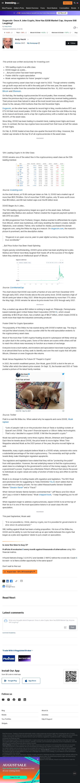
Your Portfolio (6, 719)
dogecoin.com (57, 228)
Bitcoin (5, 91)
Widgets (4, 723)
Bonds (73, 8)
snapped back (45, 495)
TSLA (51, 482)
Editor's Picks (19, 8)
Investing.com (16, 190)
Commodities (64, 8)
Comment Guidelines (8, 633)
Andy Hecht (20, 39)
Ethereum (17, 91)
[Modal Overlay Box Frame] (20, 770)
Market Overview (32, 8)
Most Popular (7, 8)
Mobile (4, 715)
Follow (73, 43)
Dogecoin (6, 108)
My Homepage (32, 43)
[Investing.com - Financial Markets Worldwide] (12, 3)
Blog (3, 710)
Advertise (45, 715)
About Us (45, 710)
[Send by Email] (21, 581)
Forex (43, 8)
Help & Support (47, 719)
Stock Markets (52, 8)
